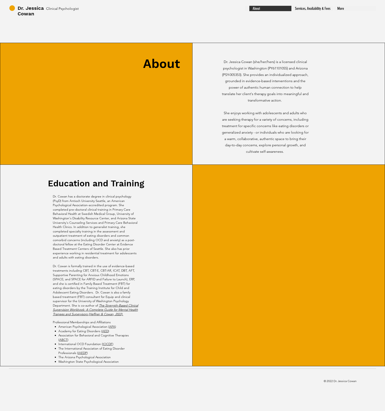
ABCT (63, 340)
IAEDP (82, 353)
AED (105, 331)
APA (112, 327)
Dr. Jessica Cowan (31, 10)
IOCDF (108, 344)
